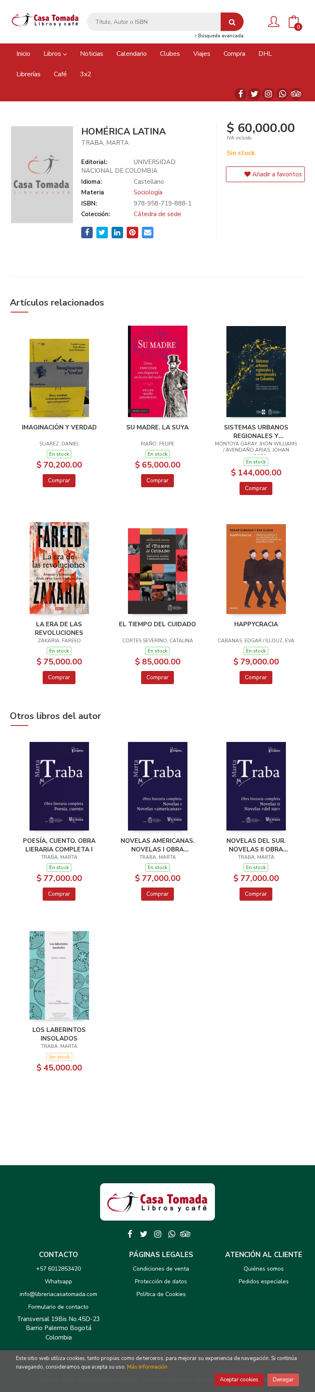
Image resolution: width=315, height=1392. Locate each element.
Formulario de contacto (58, 1307)
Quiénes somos (264, 1269)
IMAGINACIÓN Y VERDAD (59, 427)
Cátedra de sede (157, 214)
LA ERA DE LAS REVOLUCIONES (59, 628)
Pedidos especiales (264, 1281)
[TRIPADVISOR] (296, 94)
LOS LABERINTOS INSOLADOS (59, 1034)
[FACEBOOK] (240, 94)
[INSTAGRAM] (268, 94)
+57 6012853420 (58, 1269)
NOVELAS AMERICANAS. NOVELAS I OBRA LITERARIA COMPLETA (158, 845)
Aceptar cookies (239, 1379)
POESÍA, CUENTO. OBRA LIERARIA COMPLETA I (59, 845)
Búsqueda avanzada (220, 36)
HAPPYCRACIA (256, 624)
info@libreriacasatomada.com (58, 1294)
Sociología (148, 192)
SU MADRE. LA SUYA (157, 427)
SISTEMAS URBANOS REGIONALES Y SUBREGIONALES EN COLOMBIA (256, 431)
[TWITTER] (254, 94)
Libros (53, 53)
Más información (147, 1367)
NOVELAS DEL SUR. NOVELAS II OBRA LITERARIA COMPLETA (256, 845)
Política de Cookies (161, 1294)
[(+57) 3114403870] (282, 94)
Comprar (59, 480)
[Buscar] (232, 22)
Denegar (283, 1379)
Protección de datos (161, 1281)
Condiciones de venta (161, 1269)
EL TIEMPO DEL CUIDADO (157, 624)
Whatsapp (58, 1281)
